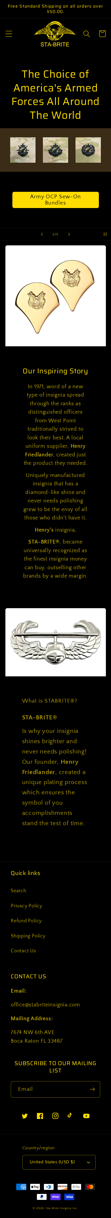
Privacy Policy (26, 906)
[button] (8, 33)
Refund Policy (26, 921)
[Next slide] (69, 234)
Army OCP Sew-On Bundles (55, 200)
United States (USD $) (52, 1162)
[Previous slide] (42, 234)
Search (18, 891)
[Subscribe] (92, 1089)
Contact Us (23, 951)
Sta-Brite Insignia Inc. (62, 1208)
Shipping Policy (28, 936)
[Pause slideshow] (105, 234)
